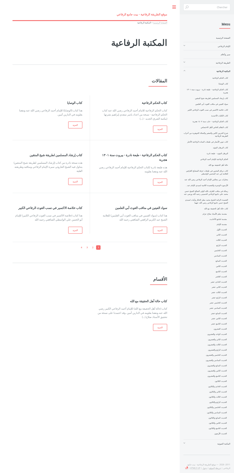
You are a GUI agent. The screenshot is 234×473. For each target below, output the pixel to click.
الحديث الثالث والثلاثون (218, 397)
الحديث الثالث (221, 240)
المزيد (160, 129)
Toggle (174, 7)
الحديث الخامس (220, 250)
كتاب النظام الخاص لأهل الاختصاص (214, 127)
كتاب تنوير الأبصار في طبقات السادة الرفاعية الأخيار (207, 142)
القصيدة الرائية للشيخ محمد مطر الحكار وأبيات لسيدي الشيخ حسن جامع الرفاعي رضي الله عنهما (206, 201)
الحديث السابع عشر (219, 313)
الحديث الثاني (221, 235)
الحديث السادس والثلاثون (217, 412)
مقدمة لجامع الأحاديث (218, 219)
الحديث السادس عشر (218, 308)
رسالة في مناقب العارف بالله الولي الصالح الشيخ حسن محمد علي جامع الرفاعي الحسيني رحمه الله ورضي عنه (206, 192)
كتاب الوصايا (223, 84)
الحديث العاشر (221, 276)
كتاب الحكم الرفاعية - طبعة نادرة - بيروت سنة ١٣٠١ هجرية (207, 91)
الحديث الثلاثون (221, 381)
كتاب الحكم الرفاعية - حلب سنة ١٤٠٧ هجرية (210, 121)
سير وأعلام (225, 54)
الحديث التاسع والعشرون (217, 376)
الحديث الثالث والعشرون (217, 344)
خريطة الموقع (215, 468)
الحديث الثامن (221, 266)
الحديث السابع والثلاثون (217, 418)
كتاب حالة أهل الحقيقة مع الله (216, 208)
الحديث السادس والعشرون (216, 360)
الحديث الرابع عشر (219, 297)
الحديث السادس (220, 256)
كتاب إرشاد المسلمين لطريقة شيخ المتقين (211, 98)
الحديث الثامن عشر (219, 318)
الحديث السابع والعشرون (217, 365)
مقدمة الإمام (222, 224)
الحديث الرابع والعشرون (217, 350)
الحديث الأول (222, 229)
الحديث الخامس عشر (218, 302)
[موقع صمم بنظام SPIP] (186, 468)
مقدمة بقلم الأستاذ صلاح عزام (215, 214)
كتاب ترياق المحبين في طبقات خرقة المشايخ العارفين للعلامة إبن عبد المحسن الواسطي (207, 172)
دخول (204, 468)
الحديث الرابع (221, 245)
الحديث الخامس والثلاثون (217, 407)
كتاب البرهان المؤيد (220, 147)
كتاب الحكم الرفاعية (220, 78)
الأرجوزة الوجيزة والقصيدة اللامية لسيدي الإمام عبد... (207, 185)
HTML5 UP (195, 468)
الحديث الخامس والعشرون (216, 355)
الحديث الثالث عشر (219, 292)
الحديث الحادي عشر (219, 282)
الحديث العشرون (220, 329)
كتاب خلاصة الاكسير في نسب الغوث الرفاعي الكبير (208, 110)
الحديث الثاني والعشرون (217, 339)
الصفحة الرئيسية (160, 22)
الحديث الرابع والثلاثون (218, 402)
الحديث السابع (221, 261)
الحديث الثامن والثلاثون (218, 423)
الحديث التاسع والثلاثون (218, 428)
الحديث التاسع (221, 271)
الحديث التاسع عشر (219, 324)
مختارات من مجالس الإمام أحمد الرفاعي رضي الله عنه (206, 179)
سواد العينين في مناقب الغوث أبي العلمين (211, 104)
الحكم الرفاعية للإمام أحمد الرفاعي (214, 159)
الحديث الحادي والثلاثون (217, 386)
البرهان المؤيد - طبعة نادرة (217, 153)
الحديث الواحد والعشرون (217, 334)
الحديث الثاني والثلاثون (218, 391)
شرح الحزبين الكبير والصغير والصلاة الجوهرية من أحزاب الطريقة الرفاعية (206, 134)
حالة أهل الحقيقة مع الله (218, 165)
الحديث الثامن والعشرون (217, 370)
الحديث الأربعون (220, 433)
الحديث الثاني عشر (219, 287)
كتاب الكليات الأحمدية (219, 115)
